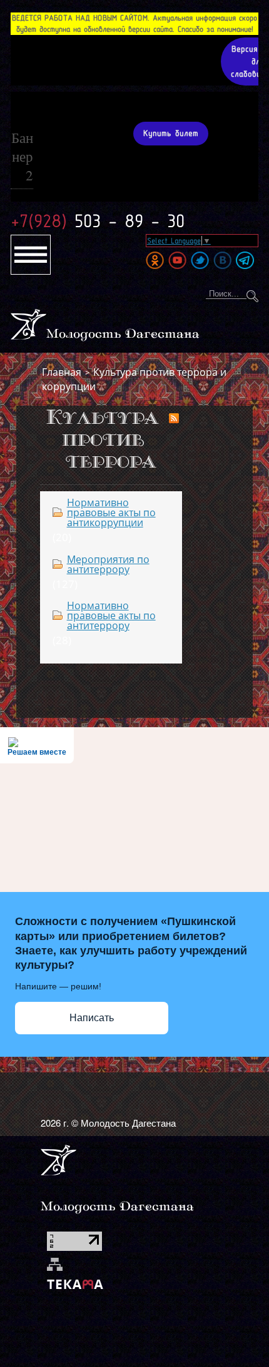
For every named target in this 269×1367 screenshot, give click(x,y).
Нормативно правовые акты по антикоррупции (111, 512)
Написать (91, 1017)
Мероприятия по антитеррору (108, 564)
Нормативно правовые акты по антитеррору (111, 615)
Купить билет (170, 133)
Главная (61, 372)
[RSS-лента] (174, 419)
